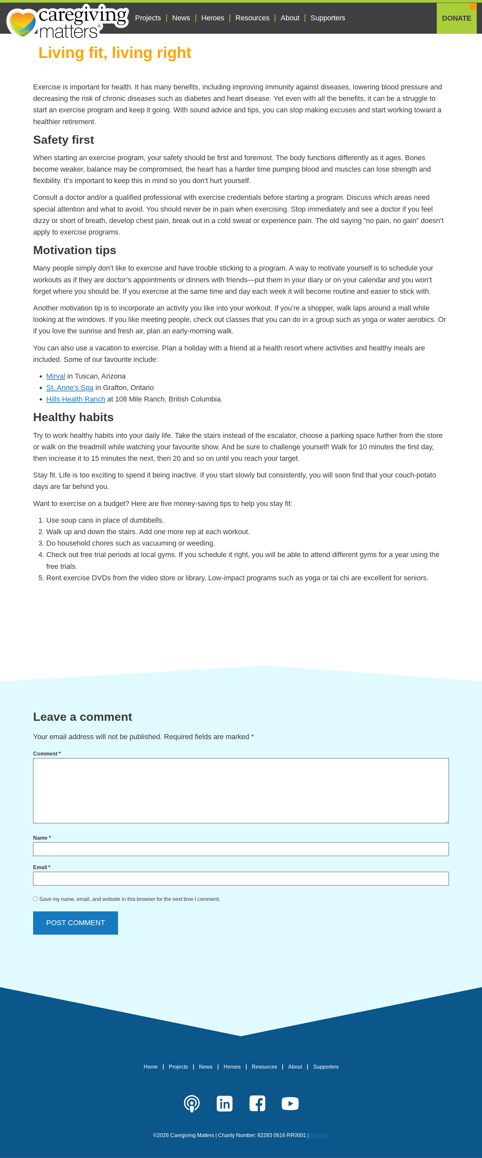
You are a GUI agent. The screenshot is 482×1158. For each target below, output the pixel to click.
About (290, 18)
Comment (47, 753)
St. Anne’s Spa (69, 387)
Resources (252, 18)
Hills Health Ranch (75, 399)
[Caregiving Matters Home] (67, 22)
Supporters (328, 18)
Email (41, 867)
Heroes (212, 18)
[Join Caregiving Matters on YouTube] (290, 1103)
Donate (457, 18)
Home (151, 1067)
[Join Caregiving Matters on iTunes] (191, 1103)
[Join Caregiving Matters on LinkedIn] (224, 1103)
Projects (148, 18)
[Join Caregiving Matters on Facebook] (257, 1103)
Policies (319, 1135)
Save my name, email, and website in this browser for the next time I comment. (129, 899)
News (181, 18)
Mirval (55, 376)
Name (42, 838)
